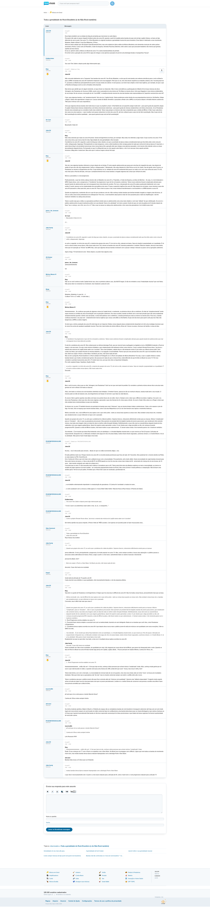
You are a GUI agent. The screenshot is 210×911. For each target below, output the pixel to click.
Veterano (48, 32)
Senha (48, 822)
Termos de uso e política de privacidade (107, 901)
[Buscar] (112, 3)
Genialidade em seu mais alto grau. (54, 851)
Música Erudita (53, 881)
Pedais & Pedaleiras (134, 872)
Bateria (130, 875)
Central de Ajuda (74, 901)
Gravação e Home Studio (135, 878)
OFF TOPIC (131, 881)
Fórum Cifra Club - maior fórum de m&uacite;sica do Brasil (49, 3)
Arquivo (55, 901)
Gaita (77, 878)
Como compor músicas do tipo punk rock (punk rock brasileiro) (62, 856)
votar (69, 60)
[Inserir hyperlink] (62, 791)
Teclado (104, 875)
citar (66, 33)
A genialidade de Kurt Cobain (95, 851)
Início (45, 12)
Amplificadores (53, 875)
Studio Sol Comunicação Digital (163, 901)
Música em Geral (57, 12)
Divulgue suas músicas (82, 881)
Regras (48, 901)
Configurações (87, 901)
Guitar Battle (105, 881)
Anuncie (63, 901)
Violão (104, 872)
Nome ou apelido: (51, 816)
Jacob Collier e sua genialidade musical (140, 851)
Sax (103, 878)
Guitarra (78, 872)
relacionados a (79, 846)
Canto (51, 878)
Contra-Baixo (79, 875)
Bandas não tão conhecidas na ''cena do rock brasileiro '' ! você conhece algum (105, 856)
